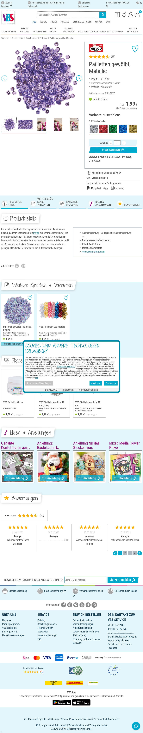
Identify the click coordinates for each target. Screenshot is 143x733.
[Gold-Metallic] (133, 129)
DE (141, 3)
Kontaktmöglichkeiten (118, 640)
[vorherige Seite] (115, 553)
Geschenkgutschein (47, 624)
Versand (133, 108)
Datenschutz (51, 389)
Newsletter (42, 631)
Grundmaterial (17, 38)
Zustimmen (111, 383)
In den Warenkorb (111, 149)
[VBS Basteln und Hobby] (8, 17)
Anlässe (65, 22)
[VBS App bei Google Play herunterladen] (62, 702)
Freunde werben (45, 627)
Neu (34, 22)
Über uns (6, 620)
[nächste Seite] (139, 553)
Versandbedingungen (83, 624)
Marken (98, 22)
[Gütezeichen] (76, 670)
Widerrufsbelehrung (82, 627)
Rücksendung (79, 635)
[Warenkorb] (137, 14)
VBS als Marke (9, 627)
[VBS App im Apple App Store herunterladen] (81, 702)
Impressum (68, 389)
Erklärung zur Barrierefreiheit (87, 639)
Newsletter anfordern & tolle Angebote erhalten (33, 579)
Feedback (112, 647)
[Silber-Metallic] (94, 129)
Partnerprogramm (11, 624)
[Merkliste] (124, 14)
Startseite (5, 38)
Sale (108, 22)
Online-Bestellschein (82, 620)
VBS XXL (43, 22)
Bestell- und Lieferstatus (120, 644)
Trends (53, 22)
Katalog (41, 620)
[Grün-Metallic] (113, 129)
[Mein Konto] (130, 14)
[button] (4, 78)
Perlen (36, 232)
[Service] (117, 14)
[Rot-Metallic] (103, 129)
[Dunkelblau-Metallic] (123, 129)
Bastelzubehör (31, 38)
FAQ (39, 639)
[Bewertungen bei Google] (33, 670)
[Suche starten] (102, 14)
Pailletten (43, 38)
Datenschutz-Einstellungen (86, 631)
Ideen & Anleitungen (81, 22)
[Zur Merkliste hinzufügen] (135, 48)
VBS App (77, 642)
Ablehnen (95, 383)
